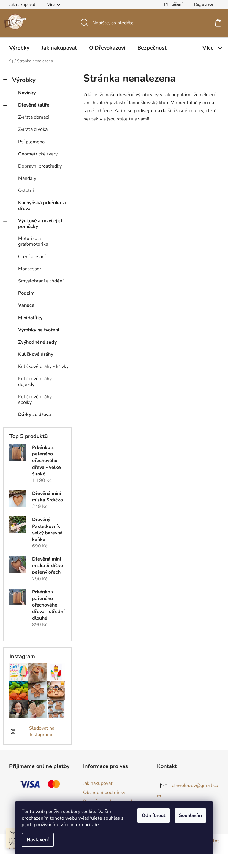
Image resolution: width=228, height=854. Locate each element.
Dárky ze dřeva (34, 414)
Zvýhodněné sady (37, 342)
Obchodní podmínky (104, 792)
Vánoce (26, 305)
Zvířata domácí (33, 117)
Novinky (27, 93)
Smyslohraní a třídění (41, 281)
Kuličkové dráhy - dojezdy (36, 381)
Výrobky (24, 80)
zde (95, 824)
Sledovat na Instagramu (41, 731)
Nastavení (38, 839)
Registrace (203, 4)
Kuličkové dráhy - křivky (43, 366)
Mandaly (27, 178)
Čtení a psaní (32, 256)
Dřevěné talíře (33, 105)
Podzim (26, 293)
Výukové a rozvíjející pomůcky (40, 224)
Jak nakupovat (22, 4)
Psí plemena (31, 142)
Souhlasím (190, 815)
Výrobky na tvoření (38, 330)
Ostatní (26, 190)
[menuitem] (19, 48)
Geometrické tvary (38, 154)
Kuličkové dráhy (35, 354)
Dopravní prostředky (40, 166)
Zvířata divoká (33, 129)
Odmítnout (153, 815)
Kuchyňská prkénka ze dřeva (42, 205)
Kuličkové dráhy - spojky (36, 399)
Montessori (30, 269)
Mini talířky (30, 318)
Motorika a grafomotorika (33, 241)
